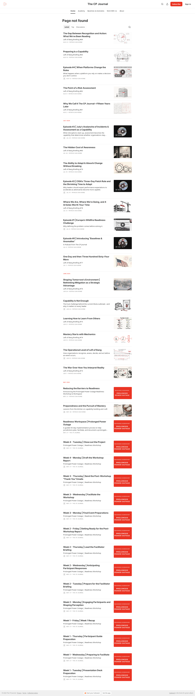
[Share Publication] (167, 4)
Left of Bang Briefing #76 (73, 289)
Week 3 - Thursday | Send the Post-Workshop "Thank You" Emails (87, 477)
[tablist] (74, 27)
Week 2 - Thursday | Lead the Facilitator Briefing (83, 548)
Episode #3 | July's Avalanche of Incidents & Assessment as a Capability (86, 128)
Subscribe (176, 4)
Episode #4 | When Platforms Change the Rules (84, 69)
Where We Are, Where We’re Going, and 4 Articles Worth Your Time (84, 203)
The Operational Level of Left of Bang (82, 350)
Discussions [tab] (80, 27)
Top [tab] (72, 27)
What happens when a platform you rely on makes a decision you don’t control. (87, 74)
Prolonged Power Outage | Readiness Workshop (82, 445)
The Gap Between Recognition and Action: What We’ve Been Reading (85, 35)
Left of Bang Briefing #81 (73, 110)
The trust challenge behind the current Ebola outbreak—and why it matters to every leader (86, 305)
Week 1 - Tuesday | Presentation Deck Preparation (82, 672)
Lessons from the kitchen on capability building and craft (85, 409)
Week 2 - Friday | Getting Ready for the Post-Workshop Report (86, 530)
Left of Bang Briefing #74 (73, 337)
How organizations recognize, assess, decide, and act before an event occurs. (86, 354)
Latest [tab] (67, 27)
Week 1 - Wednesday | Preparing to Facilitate (86, 654)
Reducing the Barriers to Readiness (81, 388)
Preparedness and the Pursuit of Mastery (84, 406)
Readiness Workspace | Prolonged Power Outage (84, 423)
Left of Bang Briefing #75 (73, 321)
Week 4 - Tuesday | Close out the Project (84, 442)
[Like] (64, 451)
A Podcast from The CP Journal (75, 244)
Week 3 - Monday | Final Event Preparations (85, 513)
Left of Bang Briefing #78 (73, 208)
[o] (123, 72)
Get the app (106, 693)
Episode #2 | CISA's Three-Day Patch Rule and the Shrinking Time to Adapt (87, 183)
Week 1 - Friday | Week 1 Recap (79, 620)
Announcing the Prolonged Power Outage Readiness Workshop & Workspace (83, 392)
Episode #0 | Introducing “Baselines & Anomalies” (82, 240)
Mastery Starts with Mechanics (79, 334)
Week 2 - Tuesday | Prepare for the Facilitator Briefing (86, 585)
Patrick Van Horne (75, 42)
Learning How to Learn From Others (81, 318)
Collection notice (32, 693)
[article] (97, 39)
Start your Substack (93, 693)
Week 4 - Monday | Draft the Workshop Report (83, 459)
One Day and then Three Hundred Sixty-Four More (86, 258)
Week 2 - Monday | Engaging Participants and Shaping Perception (86, 603)
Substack (172, 693)
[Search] (162, 4)
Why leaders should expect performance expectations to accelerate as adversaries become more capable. (85, 188)
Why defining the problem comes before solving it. (83, 226)
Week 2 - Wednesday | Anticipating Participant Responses (81, 567)
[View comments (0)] (80, 45)
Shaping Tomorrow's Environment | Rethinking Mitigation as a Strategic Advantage (81, 282)
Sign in (188, 4)
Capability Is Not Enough (76, 301)
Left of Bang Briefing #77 (73, 263)
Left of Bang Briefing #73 (73, 371)
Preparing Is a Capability (75, 51)
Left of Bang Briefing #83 (73, 55)
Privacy (19, 693)
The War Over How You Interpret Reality (83, 367)
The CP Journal (74, 432)
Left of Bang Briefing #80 (73, 150)
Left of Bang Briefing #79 (73, 169)
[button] (73, 11)
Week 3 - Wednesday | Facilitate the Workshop (81, 496)
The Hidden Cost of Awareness (79, 147)
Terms (24, 693)
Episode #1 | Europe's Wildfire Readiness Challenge (84, 221)
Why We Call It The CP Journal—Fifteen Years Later (86, 105)
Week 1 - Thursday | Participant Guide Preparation (82, 638)
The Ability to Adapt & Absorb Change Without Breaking (82, 164)
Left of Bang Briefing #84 (73, 39)
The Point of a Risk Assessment (79, 88)
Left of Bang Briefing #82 (73, 91)
